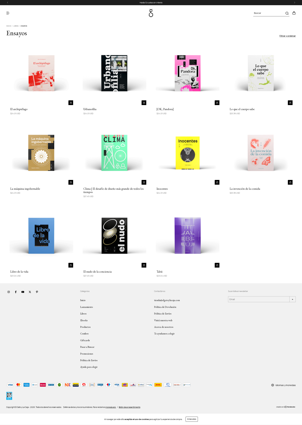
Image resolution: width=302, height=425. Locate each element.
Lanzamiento (86, 307)
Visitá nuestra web (163, 320)
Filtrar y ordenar (288, 35)
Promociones (86, 353)
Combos (84, 333)
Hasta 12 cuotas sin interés (151, 2)
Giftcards (85, 340)
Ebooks (84, 320)
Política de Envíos (89, 360)
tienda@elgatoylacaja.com (167, 300)
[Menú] (7, 13)
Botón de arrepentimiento (129, 407)
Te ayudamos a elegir (164, 333)
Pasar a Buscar (87, 347)
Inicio (8, 26)
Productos (85, 327)
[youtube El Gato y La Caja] (22, 292)
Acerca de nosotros (163, 327)
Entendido (191, 419)
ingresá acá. (111, 407)
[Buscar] (286, 13)
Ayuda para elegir (89, 367)
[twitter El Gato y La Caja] (30, 292)
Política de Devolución (165, 307)
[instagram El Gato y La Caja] (8, 292)
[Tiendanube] (286, 407)
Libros (15, 26)
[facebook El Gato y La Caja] (15, 292)
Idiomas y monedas (285, 385)
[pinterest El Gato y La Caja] (37, 292)
